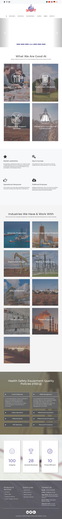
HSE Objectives (17, 424)
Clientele (39, 16)
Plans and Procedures (45, 424)
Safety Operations (17, 412)
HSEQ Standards (17, 418)
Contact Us (52, 16)
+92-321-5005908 (50, 490)
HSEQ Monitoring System (45, 412)
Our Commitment (30, 16)
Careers (45, 16)
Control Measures (17, 394)
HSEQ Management (46, 394)
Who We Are (12, 16)
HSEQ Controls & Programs (45, 418)
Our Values (28, 32)
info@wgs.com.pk (50, 492)
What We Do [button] (20, 16)
